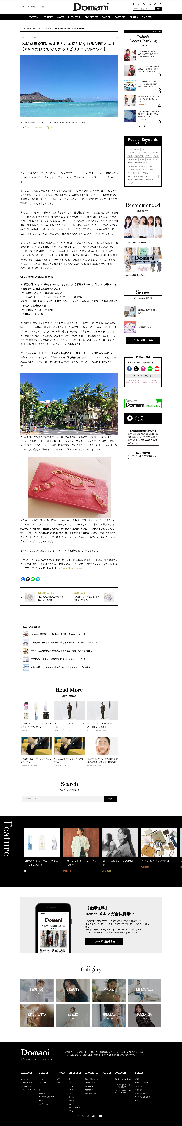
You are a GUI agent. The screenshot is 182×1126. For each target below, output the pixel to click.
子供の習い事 (89, 1090)
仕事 (58, 1083)
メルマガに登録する (104, 941)
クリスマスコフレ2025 (46, 1097)
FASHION (34, 17)
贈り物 (71, 1111)
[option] (42, 848)
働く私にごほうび (41, 127)
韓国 (151, 166)
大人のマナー (147, 149)
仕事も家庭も (133, 159)
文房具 (131, 183)
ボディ (41, 1090)
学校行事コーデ (90, 1083)
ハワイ (29, 127)
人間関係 (132, 152)
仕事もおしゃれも (141, 162)
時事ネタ (150, 179)
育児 (130, 156)
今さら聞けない (134, 149)
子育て (71, 1093)
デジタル (60, 1086)
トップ (22, 28)
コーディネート (26, 1079)
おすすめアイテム (27, 1086)
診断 (130, 162)
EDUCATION (91, 17)
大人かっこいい (152, 176)
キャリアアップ (153, 159)
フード (71, 1083)
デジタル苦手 (148, 169)
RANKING (147, 17)
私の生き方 (72, 1104)
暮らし (41, 28)
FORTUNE (120, 17)
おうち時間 (154, 152)
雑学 (58, 1079)
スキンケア (42, 1083)
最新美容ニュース (45, 1093)
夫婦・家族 (72, 1100)
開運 (52, 127)
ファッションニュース (28, 1090)
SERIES (134, 17)
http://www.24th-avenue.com (70, 568)
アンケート (142, 416)
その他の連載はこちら (143, 340)
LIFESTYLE (74, 17)
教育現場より (89, 1086)
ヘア (40, 1086)
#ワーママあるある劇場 (136, 176)
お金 (46, 28)
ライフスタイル (31, 28)
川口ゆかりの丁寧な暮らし (137, 166)
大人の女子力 (143, 152)
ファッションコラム (27, 1083)
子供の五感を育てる (91, 1079)
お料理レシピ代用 (134, 169)
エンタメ (72, 1086)
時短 (130, 179)
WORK (60, 17)
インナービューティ (45, 1104)
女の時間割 (139, 179)
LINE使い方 (145, 173)
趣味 (156, 156)
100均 (149, 156)
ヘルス (71, 1090)
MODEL (106, 17)
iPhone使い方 (133, 173)
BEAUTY (48, 17)
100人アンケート (74, 1107)
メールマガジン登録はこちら (143, 376)
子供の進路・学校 (91, 1093)
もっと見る (143, 126)
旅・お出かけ (73, 1097)
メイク (41, 1079)
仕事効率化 (139, 156)
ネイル (41, 1100)
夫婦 (142, 159)
